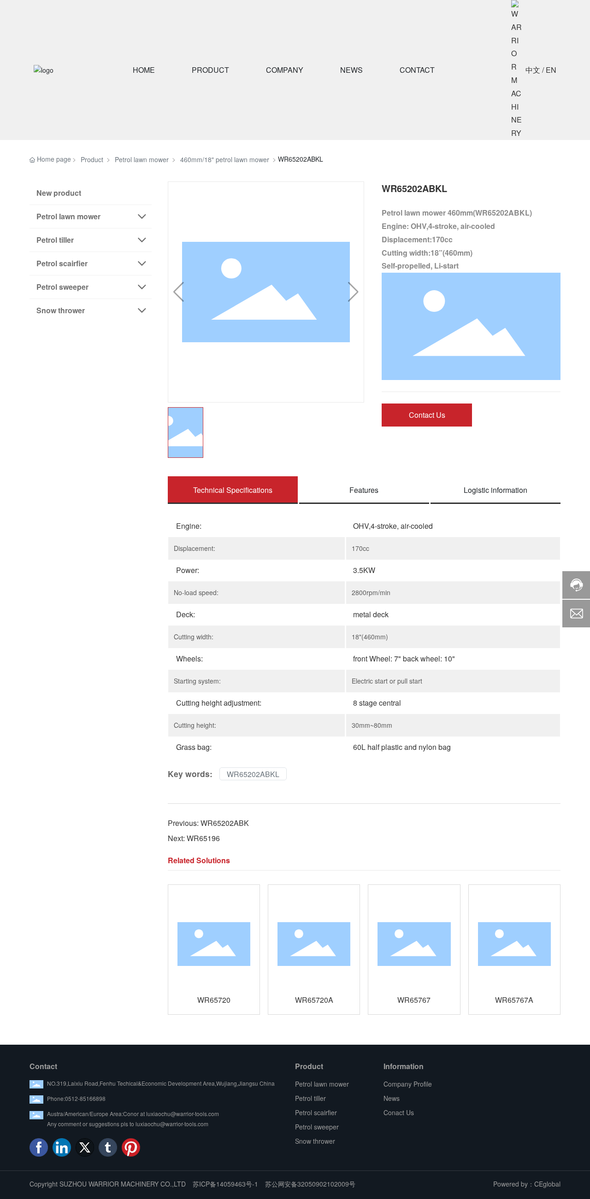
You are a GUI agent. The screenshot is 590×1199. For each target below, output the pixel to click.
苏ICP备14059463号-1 (225, 1183)
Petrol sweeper (317, 1126)
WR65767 (414, 999)
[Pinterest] (131, 1147)
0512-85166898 (85, 1098)
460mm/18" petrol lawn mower (224, 159)
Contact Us (427, 414)
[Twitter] (85, 1147)
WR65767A (514, 999)
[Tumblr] (108, 1147)
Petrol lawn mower (142, 159)
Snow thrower (315, 1141)
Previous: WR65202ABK (208, 823)
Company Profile (408, 1083)
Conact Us (399, 1112)
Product (92, 159)
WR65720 (213, 999)
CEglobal (547, 1183)
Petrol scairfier (316, 1112)
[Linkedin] (62, 1147)
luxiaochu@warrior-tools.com (182, 1113)
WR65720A (314, 999)
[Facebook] (39, 1147)
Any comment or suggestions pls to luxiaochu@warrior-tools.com (127, 1124)
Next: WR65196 (194, 838)
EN (551, 69)
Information (404, 1066)
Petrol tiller (310, 1098)
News (392, 1098)
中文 (532, 69)
